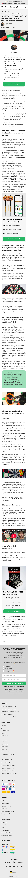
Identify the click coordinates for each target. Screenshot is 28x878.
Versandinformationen (6, 833)
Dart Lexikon (4, 736)
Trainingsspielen (11, 163)
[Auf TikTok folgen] (18, 866)
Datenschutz (4, 825)
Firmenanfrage (5, 803)
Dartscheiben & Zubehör (7, 752)
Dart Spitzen (4, 744)
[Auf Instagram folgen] (10, 866)
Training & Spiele (8, 11)
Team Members (5, 730)
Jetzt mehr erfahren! (14, 239)
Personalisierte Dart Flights (8, 765)
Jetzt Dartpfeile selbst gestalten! (14, 84)
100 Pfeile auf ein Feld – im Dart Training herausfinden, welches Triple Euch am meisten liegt (14, 63)
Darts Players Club (6, 806)
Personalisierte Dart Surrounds (9, 773)
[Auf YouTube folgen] (14, 866)
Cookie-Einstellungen (6, 835)
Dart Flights (4, 749)
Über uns (3, 725)
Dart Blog (2, 11)
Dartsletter (3, 809)
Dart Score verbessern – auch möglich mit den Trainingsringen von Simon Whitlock (15, 69)
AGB (2, 827)
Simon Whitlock (15, 337)
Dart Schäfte (4, 746)
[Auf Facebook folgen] (6, 866)
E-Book (13, 554)
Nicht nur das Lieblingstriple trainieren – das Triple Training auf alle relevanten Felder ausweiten (14, 75)
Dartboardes (7, 492)
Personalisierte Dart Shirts (7, 768)
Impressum (4, 822)
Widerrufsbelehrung (6, 830)
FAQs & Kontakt (5, 801)
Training (7, 186)
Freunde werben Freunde (7, 811)
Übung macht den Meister (11, 80)
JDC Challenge (7, 624)
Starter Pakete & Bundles (7, 754)
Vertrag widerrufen (6, 814)
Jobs (2, 728)
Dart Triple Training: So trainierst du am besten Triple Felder (11, 13)
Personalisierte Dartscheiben (8, 771)
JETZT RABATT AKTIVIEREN (14, 683)
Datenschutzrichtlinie (19, 691)
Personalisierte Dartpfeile (7, 763)
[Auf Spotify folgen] (22, 866)
